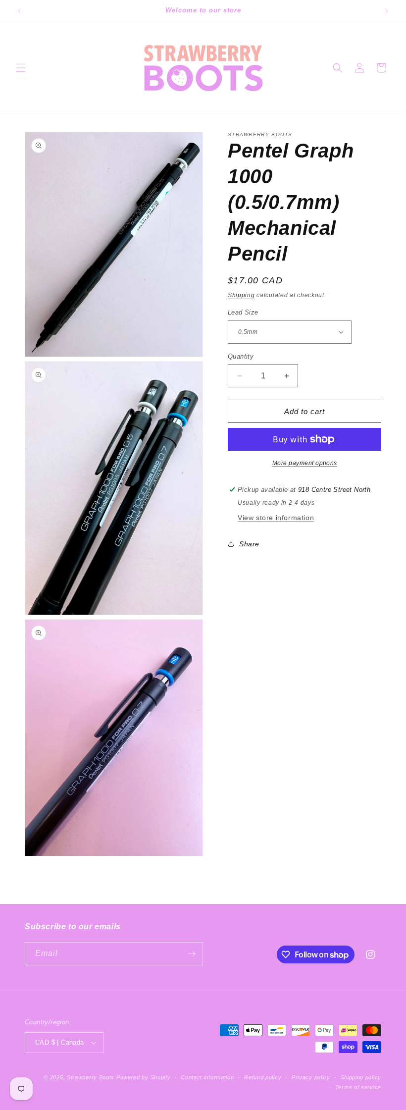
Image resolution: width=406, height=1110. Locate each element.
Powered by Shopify (143, 1077)
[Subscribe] (192, 953)
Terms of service (358, 1087)
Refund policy (262, 1077)
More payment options (304, 463)
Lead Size (243, 312)
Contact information (207, 1077)
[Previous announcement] (19, 11)
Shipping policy (361, 1077)
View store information (276, 518)
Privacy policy (311, 1077)
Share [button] (249, 544)
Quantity (241, 356)
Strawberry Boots (90, 1077)
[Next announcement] (387, 11)
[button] (21, 68)
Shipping (241, 295)
